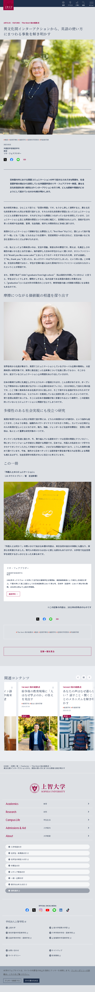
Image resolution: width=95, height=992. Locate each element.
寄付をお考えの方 (18, 884)
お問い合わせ (13, 950)
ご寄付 (77, 5)
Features (16, 23)
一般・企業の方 (17, 878)
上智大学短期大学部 (60, 927)
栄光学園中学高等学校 (17, 932)
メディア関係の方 (18, 872)
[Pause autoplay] (83, 677)
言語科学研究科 (32, 140)
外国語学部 (44, 140)
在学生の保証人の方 (19, 859)
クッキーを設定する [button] (12, 980)
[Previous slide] (78, 677)
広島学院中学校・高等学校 (19, 938)
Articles (7, 23)
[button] (39, 687)
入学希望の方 (16, 847)
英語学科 (22, 140)
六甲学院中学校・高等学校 (62, 932)
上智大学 (11, 927)
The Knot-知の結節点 (30, 23)
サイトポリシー (14, 955)
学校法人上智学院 (15, 921)
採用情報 (55, 955)
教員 (6, 140)
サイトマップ (57, 950)
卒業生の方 (15, 865)
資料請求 (14, 890)
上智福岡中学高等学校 (61, 938)
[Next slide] (89, 677)
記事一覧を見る (47, 651)
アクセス (70, 5)
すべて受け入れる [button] (31, 980)
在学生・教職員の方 (19, 853)
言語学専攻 (13, 140)
